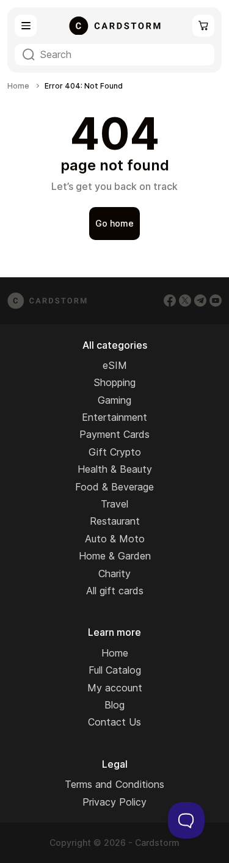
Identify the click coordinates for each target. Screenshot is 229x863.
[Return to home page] (115, 26)
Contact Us (114, 722)
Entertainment (114, 417)
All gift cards (115, 590)
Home (18, 86)
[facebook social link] (170, 300)
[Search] (29, 54)
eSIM (115, 365)
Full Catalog (115, 670)
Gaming (114, 400)
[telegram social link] (200, 300)
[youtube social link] (215, 300)
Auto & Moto (115, 539)
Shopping (114, 382)
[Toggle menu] (26, 26)
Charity (114, 573)
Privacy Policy (114, 802)
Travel (114, 504)
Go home (114, 223)
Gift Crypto (115, 452)
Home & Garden (115, 556)
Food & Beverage (114, 487)
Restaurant (115, 521)
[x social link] (185, 300)
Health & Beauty (115, 469)
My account (114, 688)
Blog (114, 705)
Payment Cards (114, 434)
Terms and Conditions (114, 784)
